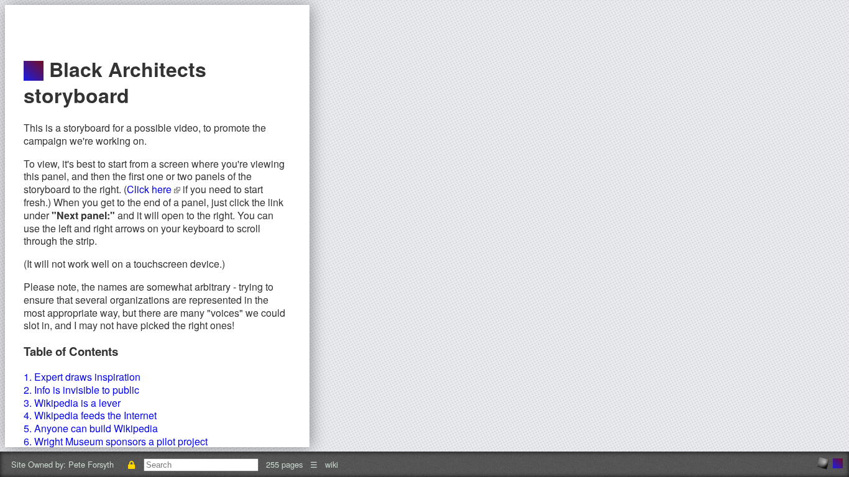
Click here (150, 189)
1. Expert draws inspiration (82, 377)
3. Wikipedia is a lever (72, 403)
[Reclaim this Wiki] (131, 464)
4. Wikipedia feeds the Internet (90, 415)
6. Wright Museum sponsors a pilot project (116, 441)
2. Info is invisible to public (81, 390)
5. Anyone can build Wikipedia (91, 428)
